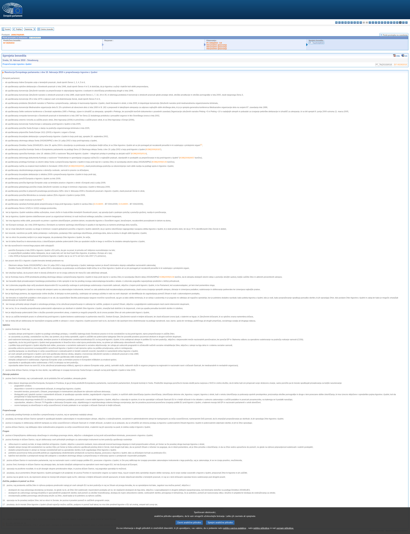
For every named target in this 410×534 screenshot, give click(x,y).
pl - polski (388, 22)
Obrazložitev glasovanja (216, 45)
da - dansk (345, 22)
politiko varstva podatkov (234, 528)
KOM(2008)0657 (187, 158)
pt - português (391, 22)
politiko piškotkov (261, 528)
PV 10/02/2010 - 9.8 (214, 43)
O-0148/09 (98, 204)
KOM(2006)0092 (76, 166)
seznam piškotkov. (285, 528)
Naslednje (28, 29)
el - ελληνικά (354, 22)
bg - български (336, 22)
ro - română (394, 22)
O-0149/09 (123, 204)
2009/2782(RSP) (17, 35)
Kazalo (7, 29)
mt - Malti (382, 22)
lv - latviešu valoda (373, 22)
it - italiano (370, 22)
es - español (339, 22)
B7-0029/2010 (8, 43)
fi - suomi (403, 22)
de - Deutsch (348, 22)
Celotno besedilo (47, 29)
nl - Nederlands (385, 22)
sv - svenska (406, 22)
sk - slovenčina (397, 22)
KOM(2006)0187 (153, 149)
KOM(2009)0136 (159, 162)
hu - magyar (379, 22)
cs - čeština (342, 22)
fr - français (361, 22)
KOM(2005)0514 (138, 154)
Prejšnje (19, 29)
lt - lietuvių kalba (376, 22)
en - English (358, 22)
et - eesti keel (351, 22)
